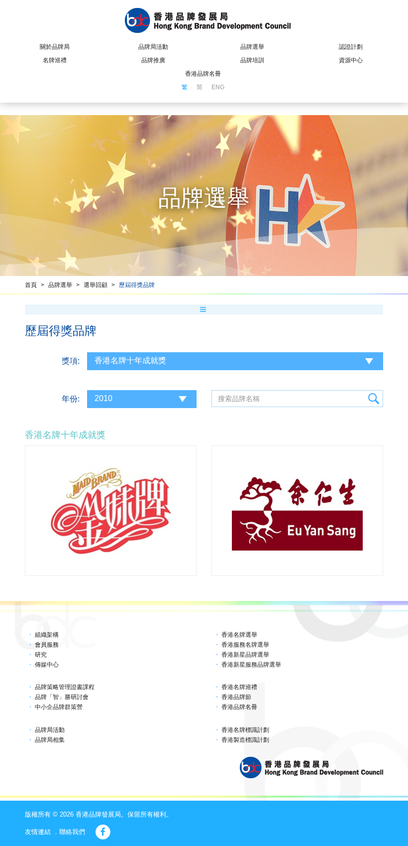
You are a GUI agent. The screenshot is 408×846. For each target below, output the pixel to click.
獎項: (71, 361)
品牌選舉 (252, 46)
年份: (71, 399)
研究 (41, 654)
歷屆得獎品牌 (137, 285)
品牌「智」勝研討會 (62, 697)
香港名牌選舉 (239, 634)
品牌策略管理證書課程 (65, 687)
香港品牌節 (236, 697)
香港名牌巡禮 (239, 687)
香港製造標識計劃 (245, 739)
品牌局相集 (50, 739)
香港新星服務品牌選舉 (251, 664)
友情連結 (38, 832)
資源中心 (351, 60)
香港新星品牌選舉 (245, 654)
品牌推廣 (153, 60)
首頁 (31, 285)
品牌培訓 (252, 60)
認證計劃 (351, 46)
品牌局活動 (153, 46)
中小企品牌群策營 (59, 707)
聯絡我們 (72, 832)
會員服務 (47, 644)
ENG (217, 87)
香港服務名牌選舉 (245, 644)
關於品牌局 (55, 46)
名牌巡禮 (55, 60)
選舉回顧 (95, 285)
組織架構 (47, 634)
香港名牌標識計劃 (245, 729)
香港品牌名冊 (203, 73)
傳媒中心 (47, 664)
